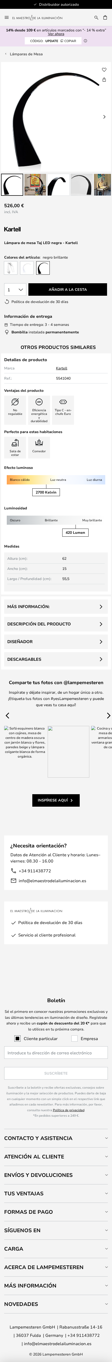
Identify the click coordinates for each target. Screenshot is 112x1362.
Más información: (28, 606)
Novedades (21, 1303)
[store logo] (41, 17)
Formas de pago (28, 1211)
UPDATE (53, 41)
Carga (13, 1248)
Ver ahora (56, 33)
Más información (30, 1285)
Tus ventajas (23, 1193)
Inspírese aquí (53, 800)
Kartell (61, 368)
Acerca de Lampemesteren (44, 1267)
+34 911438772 (35, 870)
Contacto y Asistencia (38, 1138)
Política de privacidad (68, 1110)
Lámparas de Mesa (26, 53)
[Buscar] (96, 17)
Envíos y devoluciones (38, 1174)
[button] (12, 185)
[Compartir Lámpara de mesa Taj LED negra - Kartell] (104, 79)
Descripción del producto (39, 624)
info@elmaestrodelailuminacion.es (52, 880)
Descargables (24, 659)
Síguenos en (22, 1230)
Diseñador (20, 641)
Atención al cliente (34, 1156)
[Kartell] (30, 229)
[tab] (56, 1138)
